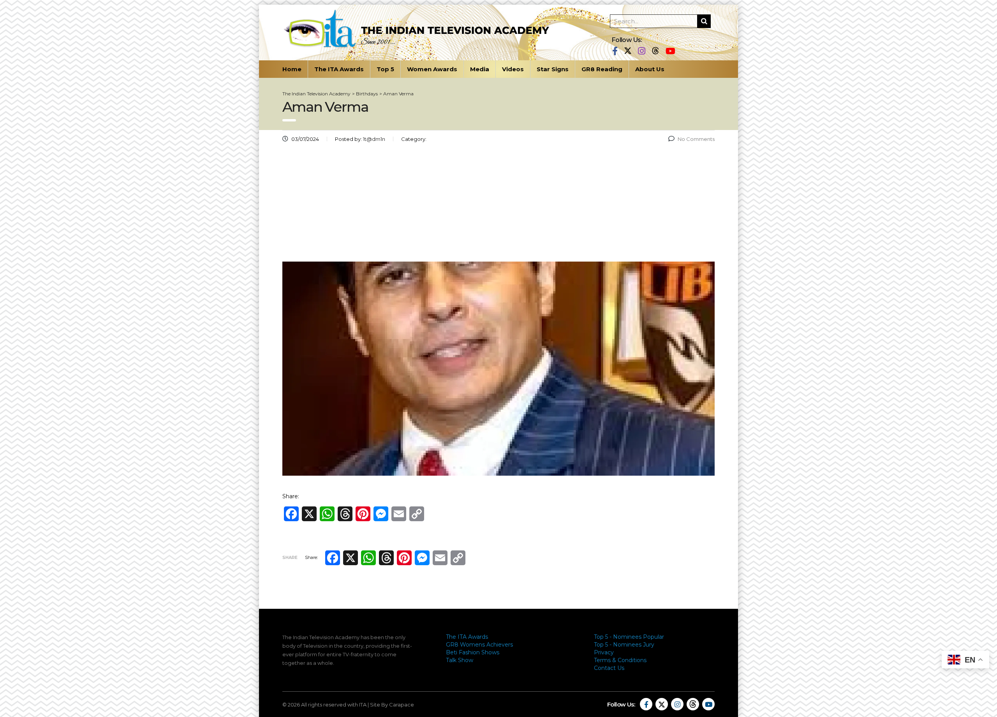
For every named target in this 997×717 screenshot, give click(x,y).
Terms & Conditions (620, 660)
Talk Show (459, 660)
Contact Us (609, 667)
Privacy (604, 652)
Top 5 (385, 69)
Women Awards (432, 69)
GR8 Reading (601, 69)
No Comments (696, 139)
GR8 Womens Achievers (479, 644)
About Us (649, 69)
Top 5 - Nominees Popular (629, 636)
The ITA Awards (339, 69)
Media (479, 69)
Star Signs (553, 69)
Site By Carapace (392, 704)
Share (290, 557)
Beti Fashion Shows (472, 652)
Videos (513, 69)
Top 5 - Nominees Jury (624, 644)
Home (291, 69)
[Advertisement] (498, 205)
